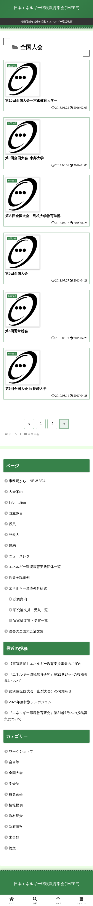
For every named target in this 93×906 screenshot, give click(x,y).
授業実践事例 (19, 577)
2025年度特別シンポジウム (30, 702)
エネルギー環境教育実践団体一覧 (35, 567)
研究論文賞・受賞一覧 (30, 610)
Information (17, 502)
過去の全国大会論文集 (26, 631)
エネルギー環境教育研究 (28, 588)
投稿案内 (20, 599)
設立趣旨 (16, 513)
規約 (12, 545)
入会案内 (16, 492)
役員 (12, 524)
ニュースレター (21, 556)
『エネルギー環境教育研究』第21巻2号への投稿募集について (45, 678)
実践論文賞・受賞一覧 (30, 620)
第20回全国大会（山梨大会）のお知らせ (40, 691)
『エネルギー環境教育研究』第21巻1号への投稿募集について (45, 716)
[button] (84, 661)
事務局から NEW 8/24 (27, 481)
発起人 (14, 534)
